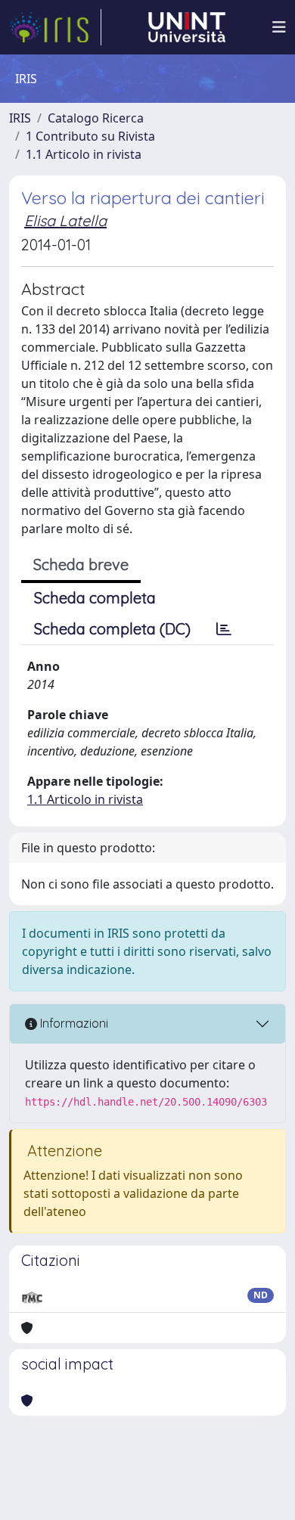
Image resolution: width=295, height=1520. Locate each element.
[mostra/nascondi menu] (279, 27)
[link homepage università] (187, 27)
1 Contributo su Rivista (90, 136)
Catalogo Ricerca (96, 118)
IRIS (20, 118)
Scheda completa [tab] (95, 597)
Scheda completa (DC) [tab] (112, 628)
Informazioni (72, 1023)
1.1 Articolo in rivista (83, 154)
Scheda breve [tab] (81, 564)
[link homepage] (55, 27)
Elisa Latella (65, 220)
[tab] (223, 629)
